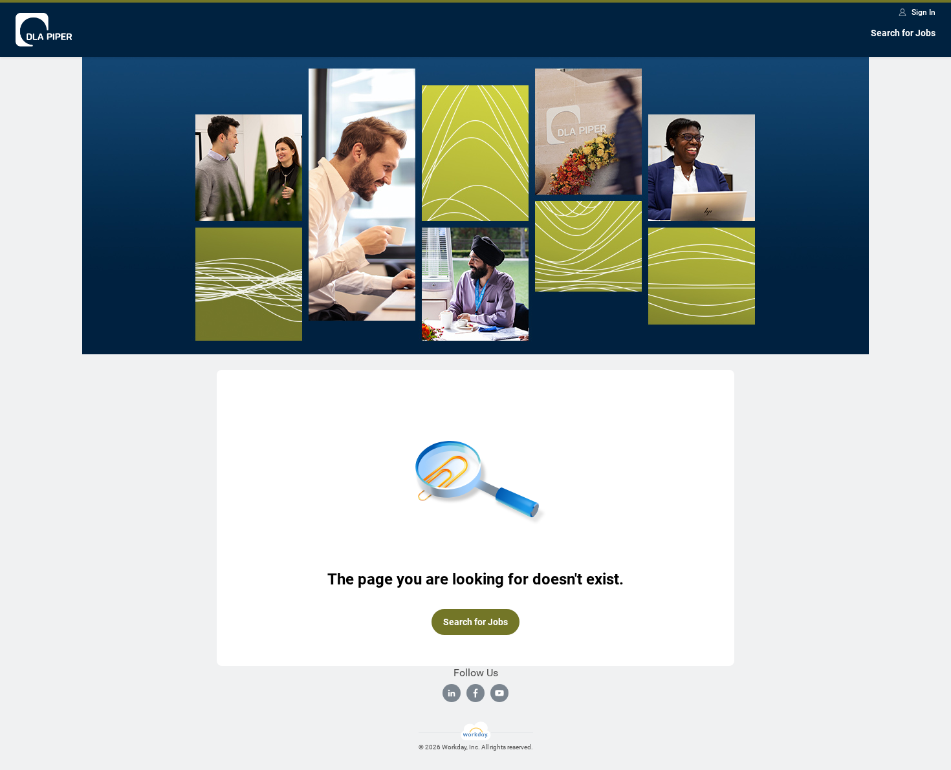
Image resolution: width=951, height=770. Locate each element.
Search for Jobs (903, 33)
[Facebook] (475, 693)
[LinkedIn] (452, 693)
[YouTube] (499, 693)
